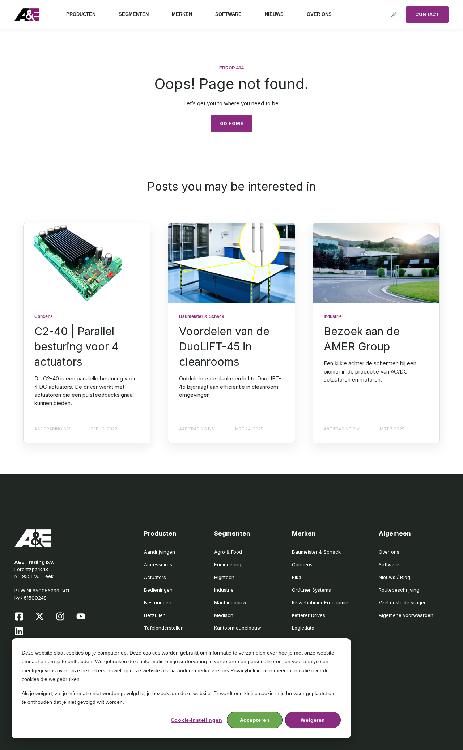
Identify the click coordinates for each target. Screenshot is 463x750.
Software (389, 564)
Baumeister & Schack (316, 552)
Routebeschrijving (399, 590)
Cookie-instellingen (196, 720)
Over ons (389, 552)
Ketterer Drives (308, 615)
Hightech (224, 577)
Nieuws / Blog (394, 577)
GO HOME (231, 123)
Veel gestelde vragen (403, 602)
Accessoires (158, 564)
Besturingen (157, 602)
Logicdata (303, 628)
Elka (296, 577)
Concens (302, 564)
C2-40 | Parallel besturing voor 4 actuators (76, 346)
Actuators (155, 577)
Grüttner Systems (311, 590)
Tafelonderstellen (164, 628)
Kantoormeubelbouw (237, 628)
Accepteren (254, 720)
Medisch (223, 615)
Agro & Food (228, 552)
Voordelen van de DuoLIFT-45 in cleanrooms (224, 346)
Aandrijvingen (159, 552)
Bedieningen (158, 590)
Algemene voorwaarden (406, 615)
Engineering (227, 564)
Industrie (224, 590)
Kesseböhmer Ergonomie (320, 602)
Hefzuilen (155, 615)
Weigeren (313, 720)
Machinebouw (230, 602)
